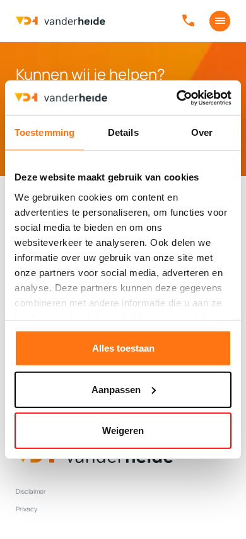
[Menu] (219, 21)
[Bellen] (188, 21)
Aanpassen (116, 389)
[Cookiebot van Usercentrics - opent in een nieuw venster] (176, 97)
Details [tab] (123, 132)
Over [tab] (202, 132)
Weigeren (123, 430)
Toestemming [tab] (44, 132)
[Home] (60, 21)
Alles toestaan (123, 348)
